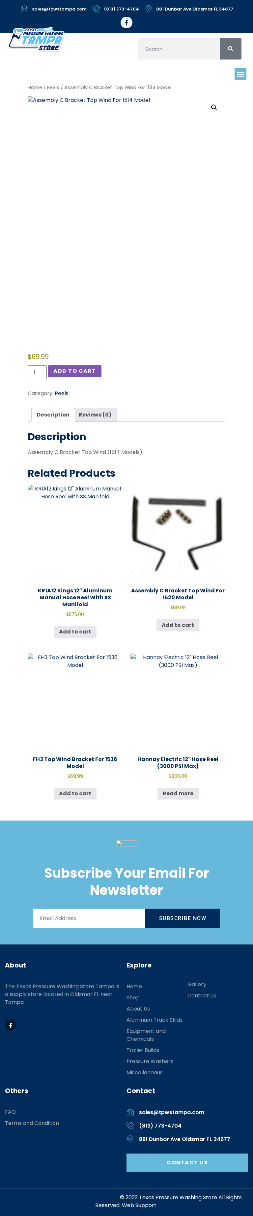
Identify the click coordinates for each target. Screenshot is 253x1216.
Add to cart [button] (75, 631)
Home (35, 87)
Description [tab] (53, 414)
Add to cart (74, 371)
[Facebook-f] (126, 22)
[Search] (230, 49)
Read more (178, 793)
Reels (53, 87)
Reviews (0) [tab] (95, 414)
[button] (240, 74)
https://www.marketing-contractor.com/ (65, 1197)
